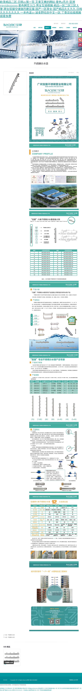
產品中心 (47, 27)
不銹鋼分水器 (11, 635)
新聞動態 (54, 27)
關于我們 (56, 23)
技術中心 (61, 27)
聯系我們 (63, 23)
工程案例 (68, 27)
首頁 (34, 27)
